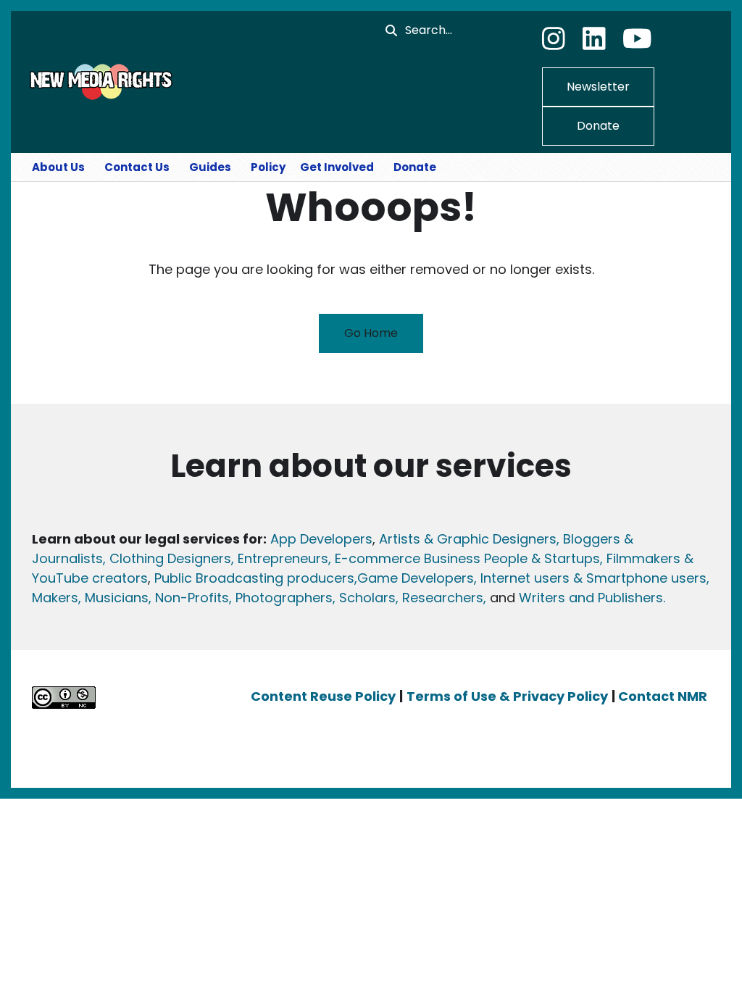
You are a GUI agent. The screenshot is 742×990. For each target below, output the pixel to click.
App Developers (321, 539)
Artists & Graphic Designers (467, 539)
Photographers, (283, 597)
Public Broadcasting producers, (255, 578)
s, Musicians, (111, 597)
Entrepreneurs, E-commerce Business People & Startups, (422, 558)
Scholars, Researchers (409, 597)
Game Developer (412, 578)
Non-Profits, (193, 597)
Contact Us (137, 167)
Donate (598, 125)
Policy (268, 167)
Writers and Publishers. (592, 597)
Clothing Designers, (171, 558)
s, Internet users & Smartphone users (586, 578)
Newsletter (598, 86)
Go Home (371, 333)
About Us (58, 167)
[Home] (99, 81)
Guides (210, 167)
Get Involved (337, 167)
